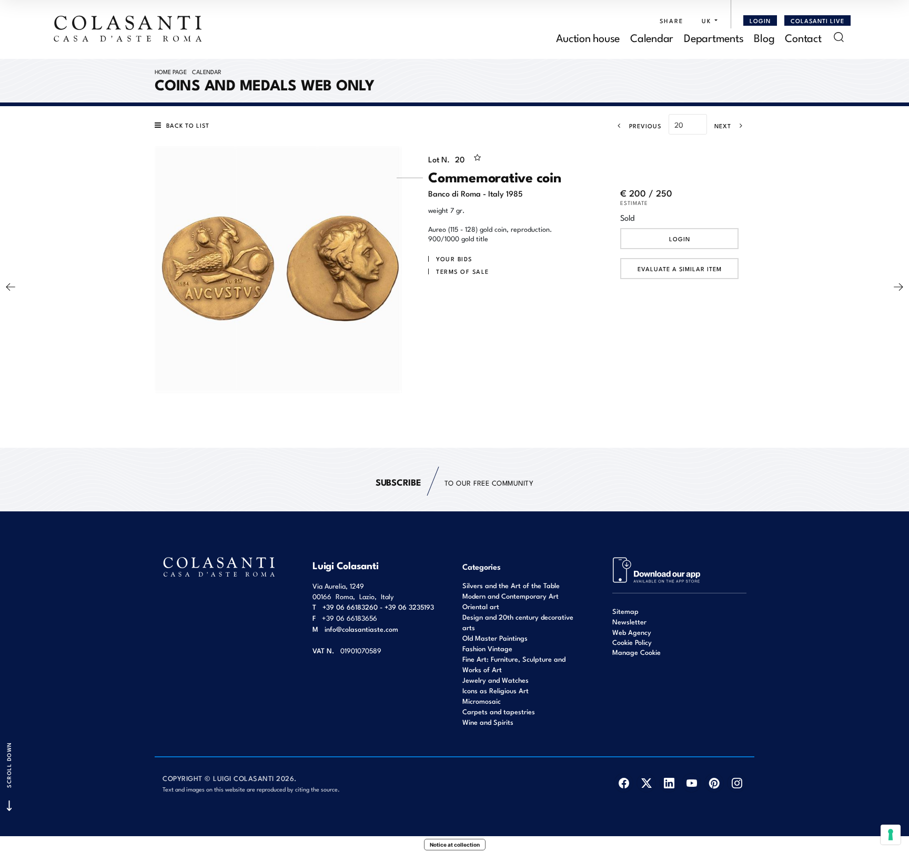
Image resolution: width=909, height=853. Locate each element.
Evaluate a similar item (680, 268)
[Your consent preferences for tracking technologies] (891, 835)
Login (679, 238)
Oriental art (480, 606)
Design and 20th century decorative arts (517, 622)
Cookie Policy (632, 642)
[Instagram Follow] (736, 783)
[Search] (839, 37)
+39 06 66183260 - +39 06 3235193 (378, 607)
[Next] (898, 286)
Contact (803, 37)
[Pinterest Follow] (714, 783)
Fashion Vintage (487, 648)
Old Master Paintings (495, 638)
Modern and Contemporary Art (510, 596)
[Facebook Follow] (623, 783)
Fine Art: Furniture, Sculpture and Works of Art (513, 664)
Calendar (651, 37)
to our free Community (454, 481)
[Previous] (10, 286)
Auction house (588, 37)
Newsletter (629, 621)
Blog (764, 37)
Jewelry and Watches (495, 680)
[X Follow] (646, 783)
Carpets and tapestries (498, 711)
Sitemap (625, 611)
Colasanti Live (817, 20)
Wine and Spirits (487, 722)
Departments (713, 37)
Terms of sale (462, 271)
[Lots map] (656, 569)
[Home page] (128, 28)
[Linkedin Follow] (669, 783)
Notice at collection (455, 844)
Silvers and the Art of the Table (511, 585)
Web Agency (631, 632)
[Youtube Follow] (691, 783)
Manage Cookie (636, 652)
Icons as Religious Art (495, 690)
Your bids (454, 258)
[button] (707, 20)
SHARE (671, 20)
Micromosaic (481, 701)
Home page (171, 71)
